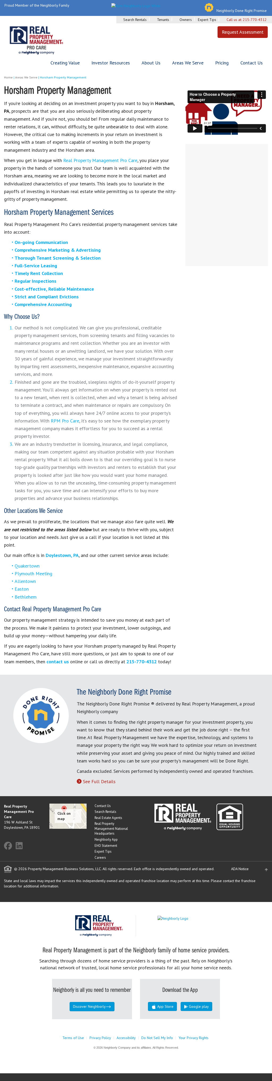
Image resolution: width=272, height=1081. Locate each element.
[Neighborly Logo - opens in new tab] (189, 918)
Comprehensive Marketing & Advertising (58, 250)
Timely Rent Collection (39, 273)
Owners (186, 19)
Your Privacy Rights (193, 1037)
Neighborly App (106, 839)
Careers (100, 857)
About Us (151, 63)
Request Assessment (243, 32)
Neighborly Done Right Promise (241, 10)
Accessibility (126, 1037)
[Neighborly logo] (135, 5)
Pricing (222, 63)
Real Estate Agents (108, 818)
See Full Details (99, 781)
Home (8, 77)
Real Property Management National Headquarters (111, 828)
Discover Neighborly (89, 1006)
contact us (57, 662)
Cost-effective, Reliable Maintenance (54, 289)
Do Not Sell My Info (157, 1037)
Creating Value (65, 63)
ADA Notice (240, 868)
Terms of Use (73, 1037)
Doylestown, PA (62, 555)
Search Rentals (135, 19)
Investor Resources (110, 63)
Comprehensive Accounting (43, 304)
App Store (164, 1006)
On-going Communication (41, 242)
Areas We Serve (187, 63)
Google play (198, 1006)
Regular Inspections (35, 281)
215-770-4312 (255, 19)
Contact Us (251, 63)
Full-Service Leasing (36, 266)
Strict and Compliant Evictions (47, 297)
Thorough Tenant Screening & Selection (58, 258)
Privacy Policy (100, 1037)
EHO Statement (106, 845)
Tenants (163, 19)
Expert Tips (207, 19)
